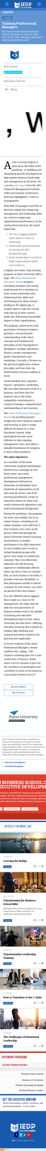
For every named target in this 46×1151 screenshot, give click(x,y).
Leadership (8, 1003)
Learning (7, 867)
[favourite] (6, 90)
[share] (9, 90)
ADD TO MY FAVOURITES (18, 687)
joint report (19, 185)
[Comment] (12, 90)
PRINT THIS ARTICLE (18, 693)
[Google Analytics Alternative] (5, 1149)
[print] (16, 89)
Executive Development (15, 762)
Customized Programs (14, 766)
